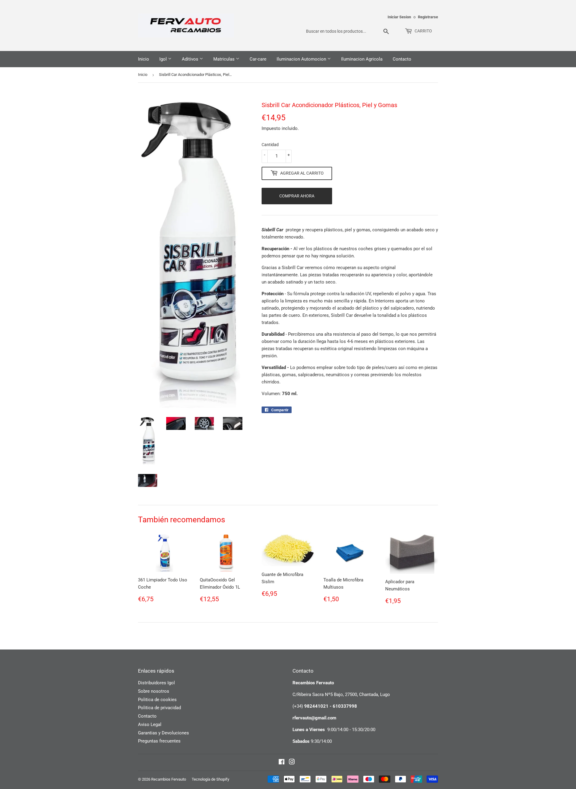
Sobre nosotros (153, 691)
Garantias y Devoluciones (163, 733)
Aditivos (191, 59)
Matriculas (224, 59)
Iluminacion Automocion (302, 59)
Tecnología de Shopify (210, 779)
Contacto (402, 59)
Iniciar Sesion (399, 17)
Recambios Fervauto (168, 779)
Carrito (423, 30)
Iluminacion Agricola (361, 59)
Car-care (258, 59)
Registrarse (428, 17)
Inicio (143, 59)
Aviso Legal (149, 724)
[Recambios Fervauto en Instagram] (292, 762)
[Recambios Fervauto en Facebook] (281, 762)
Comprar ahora (296, 196)
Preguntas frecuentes (159, 741)
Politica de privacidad (159, 707)
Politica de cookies (157, 699)
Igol (163, 59)
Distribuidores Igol (156, 683)
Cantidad (270, 144)
